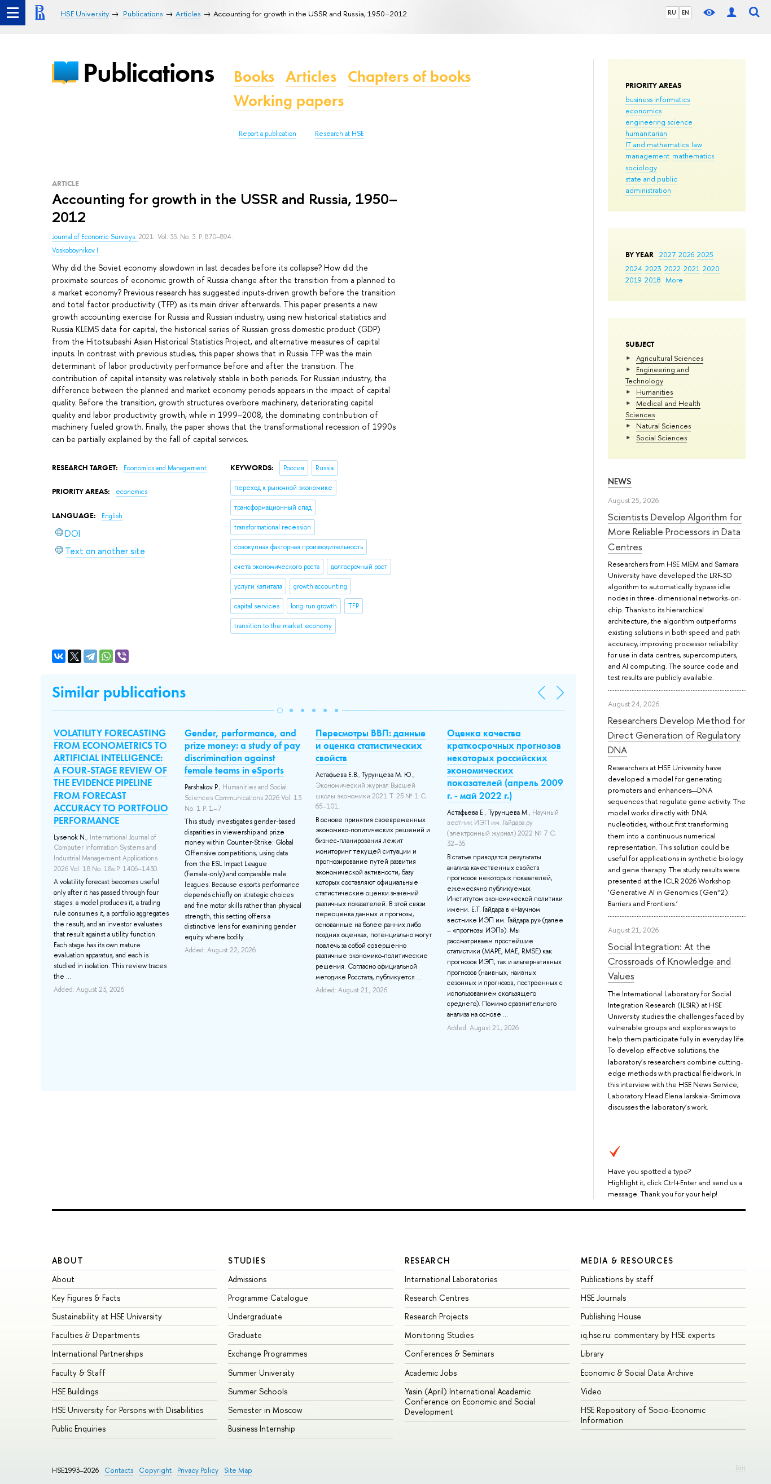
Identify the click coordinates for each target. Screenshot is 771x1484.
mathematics (693, 156)
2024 (633, 268)
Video (591, 1391)
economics (643, 110)
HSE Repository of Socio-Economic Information (643, 1414)
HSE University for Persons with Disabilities (127, 1409)
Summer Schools (257, 1391)
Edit (740, 1468)
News (620, 481)
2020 (711, 268)
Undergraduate (255, 1316)
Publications (148, 72)
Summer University (261, 1372)
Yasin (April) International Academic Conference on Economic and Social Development (470, 1401)
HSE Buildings (75, 1391)
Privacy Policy (197, 1470)
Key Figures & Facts (86, 1297)
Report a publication (267, 133)
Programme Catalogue (268, 1297)
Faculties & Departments (95, 1335)
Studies (247, 1260)
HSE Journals (603, 1297)
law (696, 144)
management (647, 156)
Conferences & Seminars (449, 1353)
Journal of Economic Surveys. (95, 236)
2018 (653, 280)
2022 (672, 268)
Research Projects (436, 1316)
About (68, 1260)
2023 (653, 268)
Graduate (245, 1335)
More (674, 280)
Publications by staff (617, 1279)
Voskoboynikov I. (76, 250)
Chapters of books (409, 76)
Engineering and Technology (657, 375)
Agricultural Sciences (669, 358)
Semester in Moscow (265, 1409)
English (112, 515)
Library (592, 1353)
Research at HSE (339, 133)
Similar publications (119, 692)
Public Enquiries (79, 1428)
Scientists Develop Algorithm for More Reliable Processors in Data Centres (675, 531)
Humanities (654, 392)
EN (685, 12)
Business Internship (261, 1428)
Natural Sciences (663, 426)
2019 (633, 280)
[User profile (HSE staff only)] (731, 12)
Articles (311, 76)
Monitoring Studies (439, 1335)
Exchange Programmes (267, 1353)
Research (428, 1260)
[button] (280, 710)
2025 (705, 254)
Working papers (289, 101)
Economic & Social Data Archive (637, 1372)
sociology (641, 167)
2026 (686, 254)
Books (254, 76)
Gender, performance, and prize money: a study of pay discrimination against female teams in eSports (242, 751)
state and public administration (651, 184)
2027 (667, 254)
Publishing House (611, 1316)
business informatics (657, 99)
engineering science (659, 122)
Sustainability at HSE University (107, 1316)
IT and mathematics (657, 144)
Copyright (155, 1470)
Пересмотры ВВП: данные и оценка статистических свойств (371, 745)
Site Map (238, 1470)
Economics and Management (165, 467)
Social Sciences (661, 437)
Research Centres (436, 1297)
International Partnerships (97, 1353)
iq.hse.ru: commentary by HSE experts (648, 1335)
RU (672, 12)
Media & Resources (627, 1260)
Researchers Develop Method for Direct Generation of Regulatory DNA (676, 735)
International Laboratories (451, 1279)
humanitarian (646, 133)
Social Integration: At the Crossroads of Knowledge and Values (669, 961)
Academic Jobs (431, 1372)
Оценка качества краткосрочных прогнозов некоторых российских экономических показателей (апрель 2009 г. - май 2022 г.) (505, 764)
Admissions (247, 1279)
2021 (692, 268)
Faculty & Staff (79, 1372)
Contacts (118, 1470)
